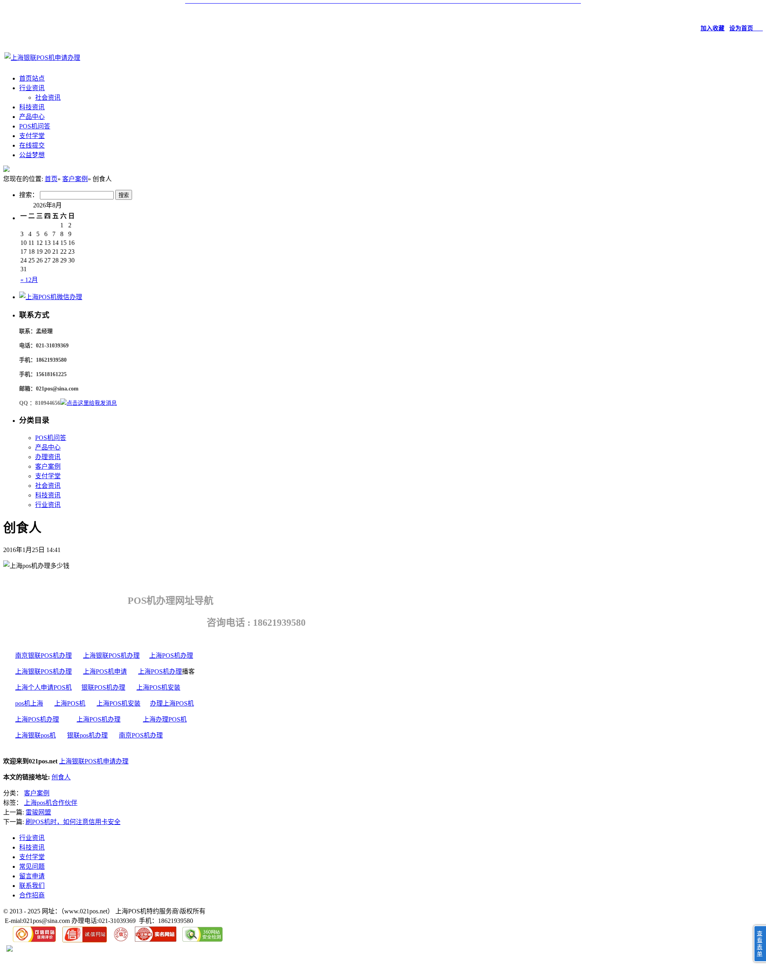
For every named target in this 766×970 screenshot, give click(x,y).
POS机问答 (34, 126)
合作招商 (32, 895)
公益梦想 (32, 155)
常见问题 (32, 866)
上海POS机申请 (105, 671)
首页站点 (32, 78)
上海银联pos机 (35, 735)
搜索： (28, 194)
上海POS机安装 (158, 687)
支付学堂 (32, 135)
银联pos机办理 (87, 735)
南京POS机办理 (141, 735)
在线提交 (32, 145)
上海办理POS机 (165, 719)
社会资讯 (48, 97)
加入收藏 (713, 28)
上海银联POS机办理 (111, 655)
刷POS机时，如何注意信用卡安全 (73, 821)
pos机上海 (29, 703)
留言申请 (32, 876)
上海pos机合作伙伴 (50, 802)
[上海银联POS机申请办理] (42, 57)
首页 (51, 178)
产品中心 (32, 116)
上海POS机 (69, 703)
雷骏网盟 (38, 812)
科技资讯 (32, 107)
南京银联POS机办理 (43, 655)
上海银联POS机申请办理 (93, 761)
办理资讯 (48, 456)
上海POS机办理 (171, 655)
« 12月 (29, 279)
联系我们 (32, 885)
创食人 (61, 777)
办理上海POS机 (172, 703)
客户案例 (75, 178)
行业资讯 (32, 88)
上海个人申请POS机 (43, 687)
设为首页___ (746, 28)
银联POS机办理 (103, 687)
